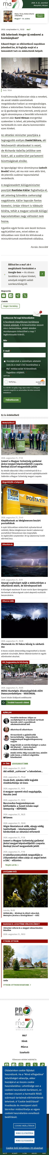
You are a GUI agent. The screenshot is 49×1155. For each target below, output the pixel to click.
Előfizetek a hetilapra (40, 15)
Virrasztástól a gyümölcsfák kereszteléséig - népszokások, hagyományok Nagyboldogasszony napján (26, 738)
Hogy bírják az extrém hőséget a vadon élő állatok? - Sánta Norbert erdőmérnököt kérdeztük (28, 747)
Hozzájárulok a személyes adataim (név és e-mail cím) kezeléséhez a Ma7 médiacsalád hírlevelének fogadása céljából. (23, 367)
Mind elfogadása (24, 1140)
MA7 (24, 1035)
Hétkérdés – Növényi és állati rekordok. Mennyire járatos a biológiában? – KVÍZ (21, 914)
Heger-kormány (10, 306)
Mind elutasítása (24, 1133)
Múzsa (24, 1046)
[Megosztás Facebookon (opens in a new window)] (10, 295)
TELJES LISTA (11, 865)
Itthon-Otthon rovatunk (16, 985)
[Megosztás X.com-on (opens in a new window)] (25, 295)
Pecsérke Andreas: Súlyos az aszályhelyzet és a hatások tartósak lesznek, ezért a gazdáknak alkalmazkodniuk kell (27, 721)
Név (5, 340)
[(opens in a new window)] (6, 1065)
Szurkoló (24, 1052)
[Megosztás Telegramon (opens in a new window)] (17, 295)
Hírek (24, 1041)
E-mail (6, 351)
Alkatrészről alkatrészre (21, 730)
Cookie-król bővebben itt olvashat (24, 1148)
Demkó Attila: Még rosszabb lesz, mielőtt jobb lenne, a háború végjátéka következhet (28, 755)
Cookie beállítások (24, 1126)
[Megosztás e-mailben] (3, 295)
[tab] (6, 763)
